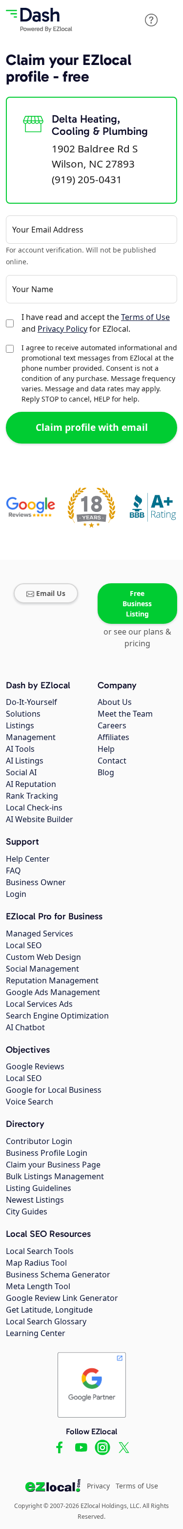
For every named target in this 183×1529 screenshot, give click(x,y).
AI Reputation (31, 784)
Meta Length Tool (38, 1286)
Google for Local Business (54, 1089)
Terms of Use (145, 317)
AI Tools (20, 748)
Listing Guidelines (38, 1188)
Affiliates (113, 737)
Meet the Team (125, 713)
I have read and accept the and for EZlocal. (95, 323)
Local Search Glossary (46, 1321)
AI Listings (24, 760)
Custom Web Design (43, 957)
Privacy (98, 1485)
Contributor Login (39, 1141)
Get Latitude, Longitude (49, 1309)
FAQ (13, 870)
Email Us (50, 593)
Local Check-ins (34, 807)
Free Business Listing (137, 603)
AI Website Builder (39, 819)
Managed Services (39, 933)
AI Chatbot (25, 1027)
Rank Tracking (32, 795)
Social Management (42, 968)
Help (106, 748)
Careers (112, 725)
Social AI (21, 772)
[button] (151, 20)
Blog (106, 772)
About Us (115, 702)
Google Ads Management (53, 992)
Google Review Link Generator (62, 1298)
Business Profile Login (46, 1152)
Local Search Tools (40, 1251)
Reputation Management (52, 980)
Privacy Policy (62, 328)
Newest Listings (35, 1199)
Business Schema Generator (58, 1274)
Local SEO (24, 945)
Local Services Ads (39, 1003)
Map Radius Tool (36, 1262)
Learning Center (35, 1333)
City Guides (26, 1211)
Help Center (28, 858)
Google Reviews (35, 1066)
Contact (112, 760)
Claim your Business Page (53, 1164)
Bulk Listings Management (55, 1176)
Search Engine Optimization (57, 1015)
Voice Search (29, 1101)
